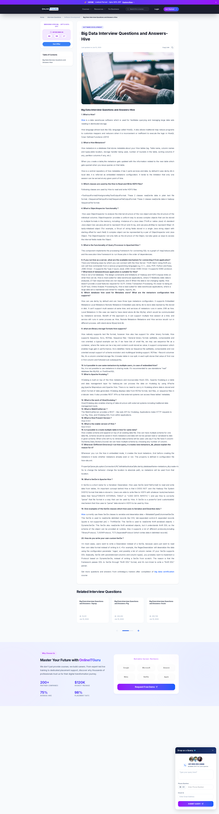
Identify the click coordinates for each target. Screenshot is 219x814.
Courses (85, 9)
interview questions (54, 17)
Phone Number (183, 783)
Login (157, 9)
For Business (113, 9)
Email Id (181, 793)
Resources (98, 9)
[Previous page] (117, 630)
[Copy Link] (172, 47)
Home (42, 17)
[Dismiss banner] (216, 2)
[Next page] (138, 630)
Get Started (169, 9)
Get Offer (56, 44)
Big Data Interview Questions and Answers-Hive (54, 61)
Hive (83, 514)
